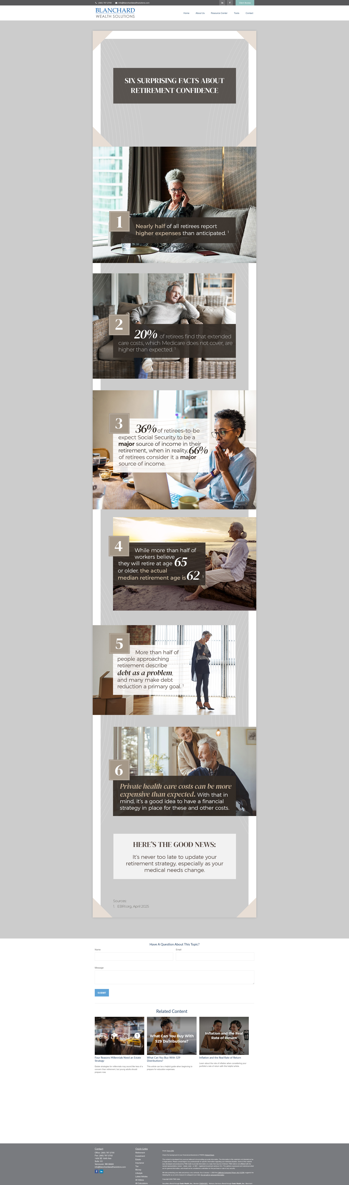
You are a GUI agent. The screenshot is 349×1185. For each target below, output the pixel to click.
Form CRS (170, 1151)
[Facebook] (230, 2)
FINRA (201, 1183)
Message (99, 967)
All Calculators (141, 1183)
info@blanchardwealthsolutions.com (134, 2)
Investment (140, 1156)
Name (98, 949)
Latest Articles (141, 1176)
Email (178, 949)
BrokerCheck (209, 1155)
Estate (138, 1159)
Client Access (245, 2)
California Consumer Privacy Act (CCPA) (231, 1172)
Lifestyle (138, 1173)
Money (138, 1169)
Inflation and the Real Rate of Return (220, 1058)
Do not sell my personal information (212, 1175)
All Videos (139, 1179)
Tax (137, 1166)
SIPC (206, 1183)
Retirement (140, 1152)
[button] (186, 13)
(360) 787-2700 (105, 2)
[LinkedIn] (222, 2)
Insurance (139, 1162)
